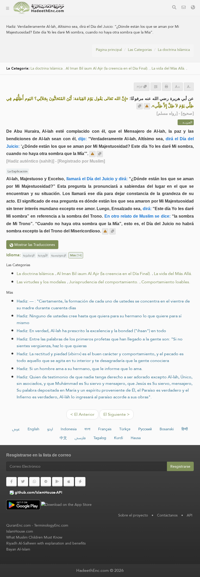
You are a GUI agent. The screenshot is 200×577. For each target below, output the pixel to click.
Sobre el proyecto (90, 27)
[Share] (156, 87)
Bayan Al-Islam (18, 549)
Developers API (87, 39)
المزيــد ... (185, 122)
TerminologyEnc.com (51, 525)
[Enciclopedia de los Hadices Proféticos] (38, 8)
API (189, 515)
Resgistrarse (180, 466)
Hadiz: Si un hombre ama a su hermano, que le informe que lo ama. (79, 368)
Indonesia (69, 429)
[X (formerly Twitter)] (23, 481)
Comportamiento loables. (165, 282)
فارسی (80, 437)
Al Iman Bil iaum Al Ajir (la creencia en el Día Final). (104, 273)
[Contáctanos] (183, 8)
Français (104, 429)
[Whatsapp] (34, 481)
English (33, 429)
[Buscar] (174, 8)
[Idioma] (193, 8)
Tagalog (99, 437)
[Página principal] (7, 8)
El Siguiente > (116, 414)
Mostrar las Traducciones (34, 244)
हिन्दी (185, 429)
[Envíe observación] (147, 106)
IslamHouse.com (19, 531)
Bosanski (167, 429)
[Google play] (57, 481)
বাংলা (87, 429)
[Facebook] (11, 481)
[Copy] (139, 106)
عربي (16, 429)
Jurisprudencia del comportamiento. (103, 282)
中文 (63, 437)
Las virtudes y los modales (41, 282)
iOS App (85, 64)
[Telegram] (46, 481)
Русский (145, 429)
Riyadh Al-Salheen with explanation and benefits (46, 543)
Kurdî (118, 437)
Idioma (80, 76)
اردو (50, 429)
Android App (90, 52)
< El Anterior (82, 414)
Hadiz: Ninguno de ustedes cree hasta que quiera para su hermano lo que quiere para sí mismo (99, 319)
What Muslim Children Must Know (34, 537)
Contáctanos (167, 515)
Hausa (136, 437)
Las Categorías (86, 15)
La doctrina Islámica (174, 49)
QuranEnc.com (18, 525)
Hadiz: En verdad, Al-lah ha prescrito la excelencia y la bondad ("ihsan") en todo (91, 330)
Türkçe (124, 429)
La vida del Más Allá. (168, 68)
